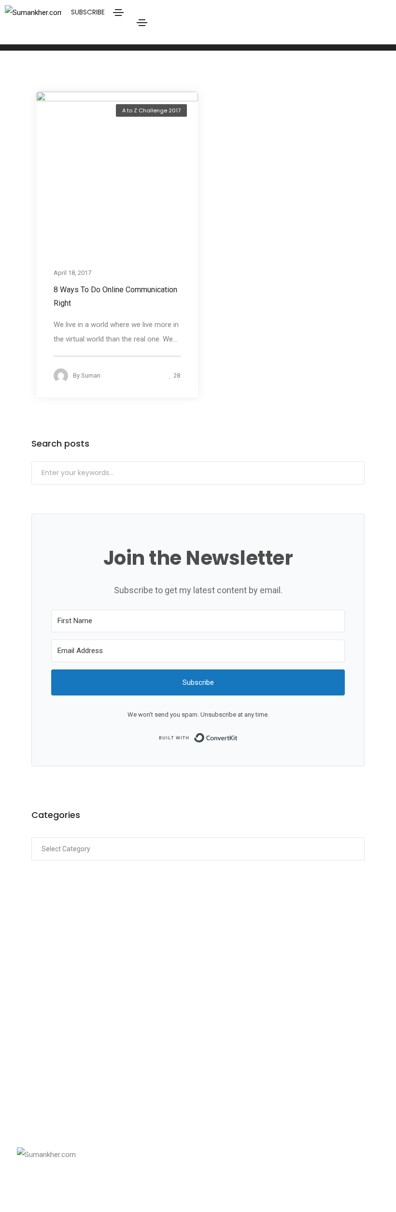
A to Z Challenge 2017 (151, 110)
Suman (90, 375)
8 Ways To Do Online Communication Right (115, 296)
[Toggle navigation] (142, 22)
